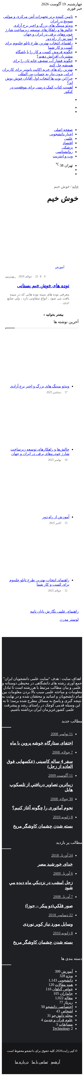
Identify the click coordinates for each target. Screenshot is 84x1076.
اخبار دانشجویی (61, 134)
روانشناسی (64, 152)
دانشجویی (65, 980)
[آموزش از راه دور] (37, 489)
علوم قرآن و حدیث (58, 1020)
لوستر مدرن (69, 619)
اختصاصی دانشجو (59, 1007)
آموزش (67, 971)
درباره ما (21, 1062)
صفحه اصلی (63, 130)
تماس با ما (40, 1062)
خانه (75, 187)
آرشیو (55, 1062)
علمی (68, 138)
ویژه (69, 976)
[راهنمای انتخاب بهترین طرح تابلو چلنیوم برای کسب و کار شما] (37, 552)
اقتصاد (68, 143)
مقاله (68, 998)
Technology (61, 1028)
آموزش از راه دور (59, 39)
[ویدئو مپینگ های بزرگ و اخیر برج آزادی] (37, 358)
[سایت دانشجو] (34, 125)
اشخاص (67, 1011)
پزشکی (67, 147)
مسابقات (66, 1024)
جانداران (66, 993)
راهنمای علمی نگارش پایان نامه (54, 611)
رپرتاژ (68, 1002)
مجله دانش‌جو (62, 1015)
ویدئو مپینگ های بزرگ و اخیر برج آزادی (43, 25)
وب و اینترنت (63, 156)
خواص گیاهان (62, 989)
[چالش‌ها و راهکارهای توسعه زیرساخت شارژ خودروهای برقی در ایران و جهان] (37, 421)
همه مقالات (64, 985)
